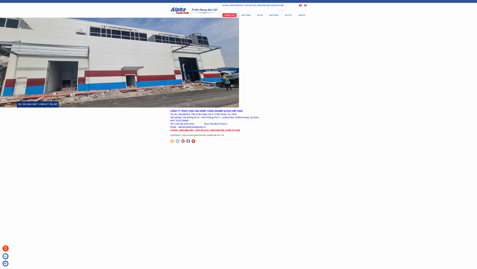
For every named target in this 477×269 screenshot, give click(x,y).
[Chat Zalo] (5, 264)
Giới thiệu (246, 15)
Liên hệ (301, 15)
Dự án (260, 15)
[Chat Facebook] (5, 256)
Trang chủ (229, 15)
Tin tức (288, 15)
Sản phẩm (273, 15)
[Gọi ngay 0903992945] (5, 248)
